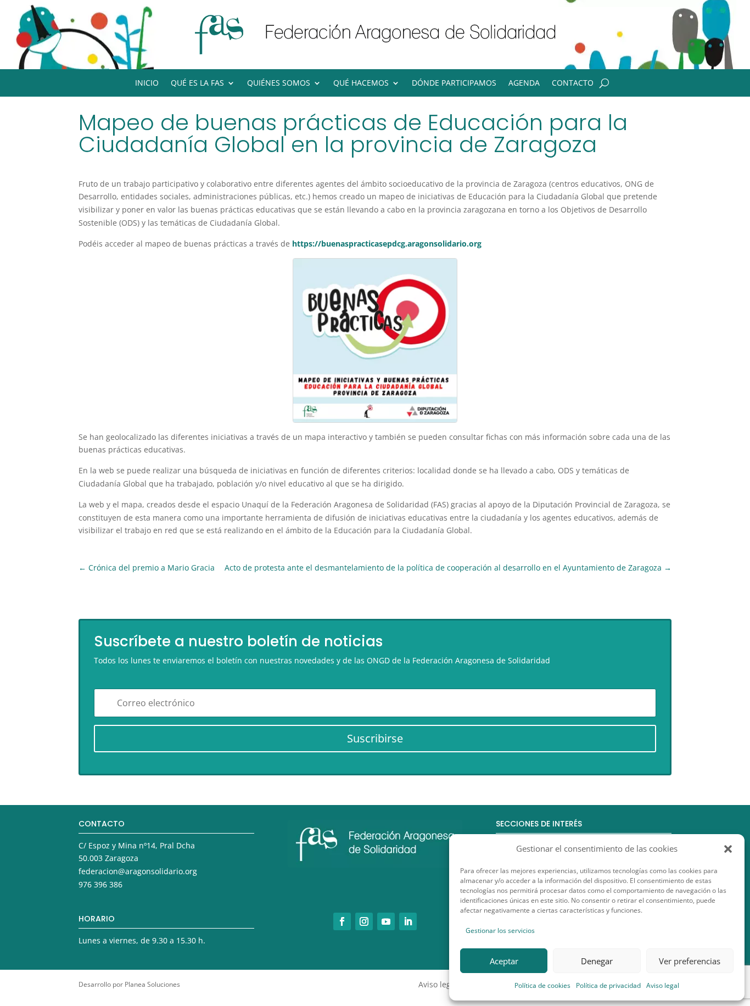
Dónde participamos (454, 83)
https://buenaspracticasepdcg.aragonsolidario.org (387, 243)
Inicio (147, 83)
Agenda (524, 83)
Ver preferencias (689, 960)
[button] (728, 848)
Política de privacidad (608, 985)
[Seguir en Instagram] (364, 921)
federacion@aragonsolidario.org (138, 871)
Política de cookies (542, 985)
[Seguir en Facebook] (342, 921)
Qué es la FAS (197, 83)
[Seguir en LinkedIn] (408, 921)
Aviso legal (662, 985)
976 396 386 (100, 884)
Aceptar (504, 960)
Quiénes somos (278, 83)
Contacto (573, 83)
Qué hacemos (361, 83)
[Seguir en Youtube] (386, 921)
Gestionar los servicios (500, 930)
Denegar (597, 960)
